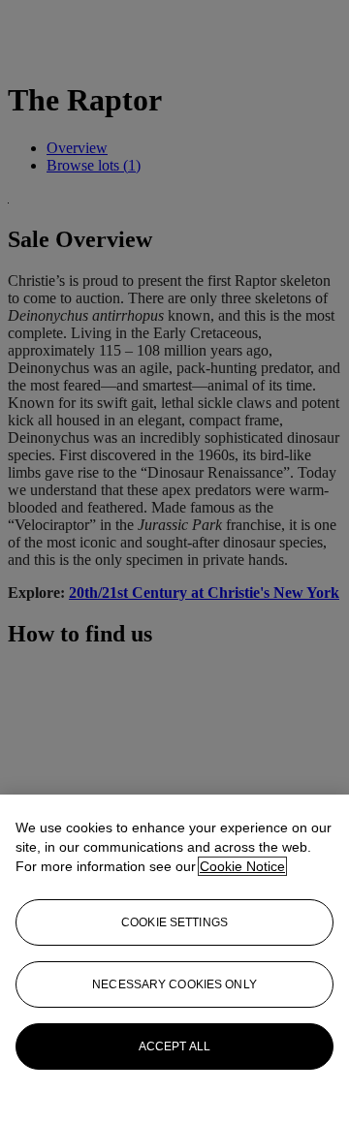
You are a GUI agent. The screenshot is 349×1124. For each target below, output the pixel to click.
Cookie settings (174, 922)
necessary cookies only (174, 984)
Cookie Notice (242, 866)
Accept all (174, 1046)
